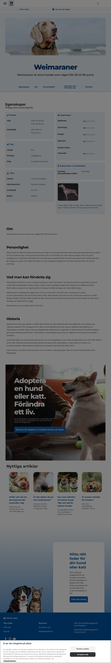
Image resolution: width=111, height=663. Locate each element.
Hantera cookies (82, 649)
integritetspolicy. (10, 661)
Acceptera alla (82, 654)
